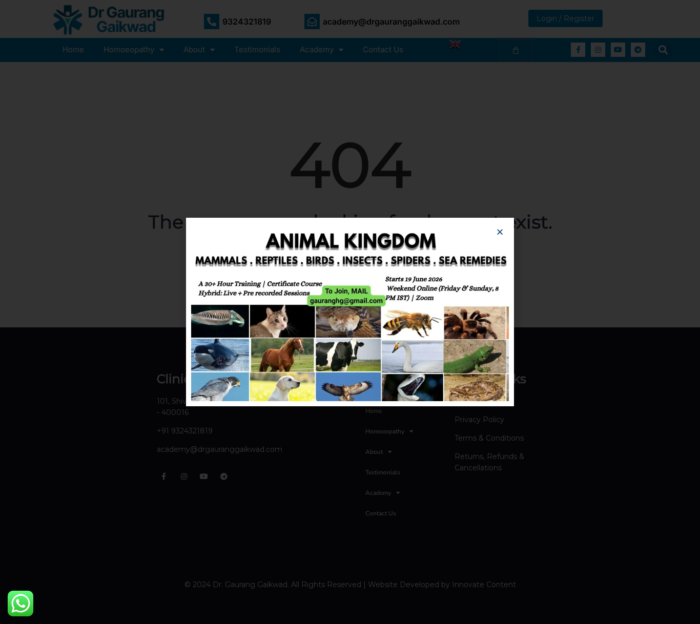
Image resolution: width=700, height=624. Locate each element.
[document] (350, 312)
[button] (500, 232)
